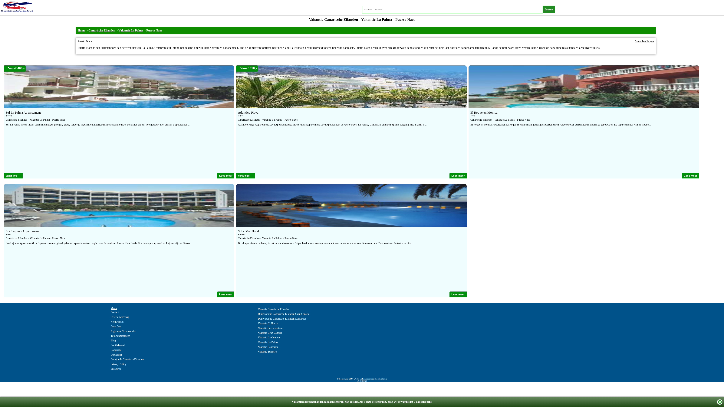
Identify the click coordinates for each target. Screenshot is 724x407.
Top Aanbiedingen (120, 335)
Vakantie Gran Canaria (270, 332)
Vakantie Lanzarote (268, 347)
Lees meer (225, 175)
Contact (115, 312)
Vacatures (116, 368)
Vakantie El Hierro (268, 323)
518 (247, 175)
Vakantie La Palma (130, 30)
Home (81, 30)
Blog (113, 340)
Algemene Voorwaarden (123, 331)
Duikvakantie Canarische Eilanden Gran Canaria (283, 314)
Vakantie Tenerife (267, 351)
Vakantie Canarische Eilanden (273, 309)
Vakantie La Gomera (269, 337)
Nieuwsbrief (117, 321)
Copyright (116, 350)
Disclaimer (116, 354)
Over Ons (116, 326)
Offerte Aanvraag (120, 317)
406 (15, 175)
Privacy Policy (118, 364)
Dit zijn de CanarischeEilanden (127, 359)
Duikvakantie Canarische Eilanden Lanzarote (282, 318)
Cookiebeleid (118, 345)
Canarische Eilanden (101, 30)
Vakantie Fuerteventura (270, 328)
